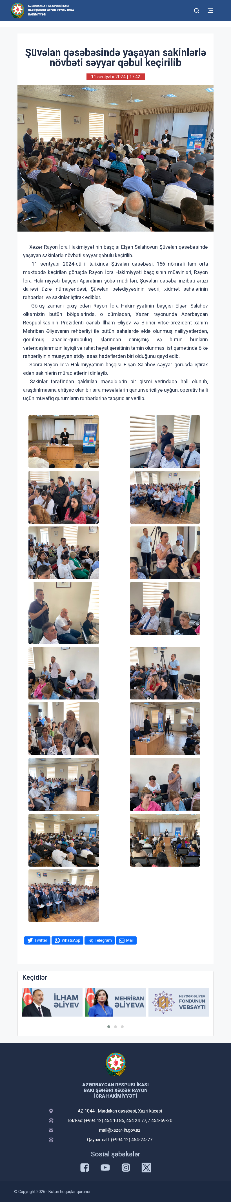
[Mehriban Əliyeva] (52, 1002)
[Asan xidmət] (178, 1002)
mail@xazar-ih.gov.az (120, 1130)
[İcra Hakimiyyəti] (18, 10)
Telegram (103, 940)
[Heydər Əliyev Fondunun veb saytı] (115, 1002)
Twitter (40, 940)
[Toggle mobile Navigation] (210, 10)
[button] (108, 1027)
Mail (130, 940)
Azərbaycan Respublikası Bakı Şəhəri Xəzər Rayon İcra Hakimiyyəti (51, 10)
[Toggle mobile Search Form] (196, 10)
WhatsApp (71, 940)
